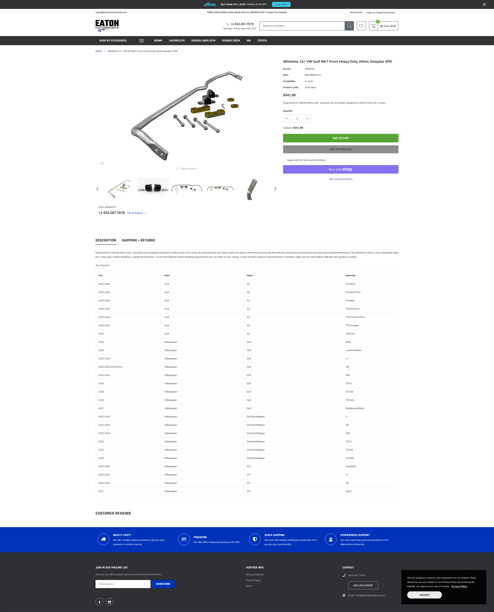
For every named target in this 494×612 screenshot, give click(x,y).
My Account (356, 12)
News (249, 586)
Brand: (287, 69)
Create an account (385, 12)
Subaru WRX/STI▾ (203, 41)
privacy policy (459, 586)
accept (424, 595)
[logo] (107, 26)
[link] (361, 25)
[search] (349, 25)
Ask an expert (363, 585)
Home (99, 51)
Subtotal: (287, 128)
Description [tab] (106, 240)
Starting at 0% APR (254, 4)
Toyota (262, 41)
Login (369, 12)
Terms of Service (255, 574)
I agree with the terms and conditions (306, 160)
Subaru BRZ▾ (231, 41)
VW (249, 41)
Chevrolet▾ (177, 41)
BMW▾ (158, 41)
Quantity (287, 111)
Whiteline (310, 69)
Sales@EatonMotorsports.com (111, 12)
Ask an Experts (135, 213)
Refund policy (253, 580)
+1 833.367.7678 (242, 24)
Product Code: (291, 87)
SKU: (286, 75)
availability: (289, 81)
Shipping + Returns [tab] (138, 240)
